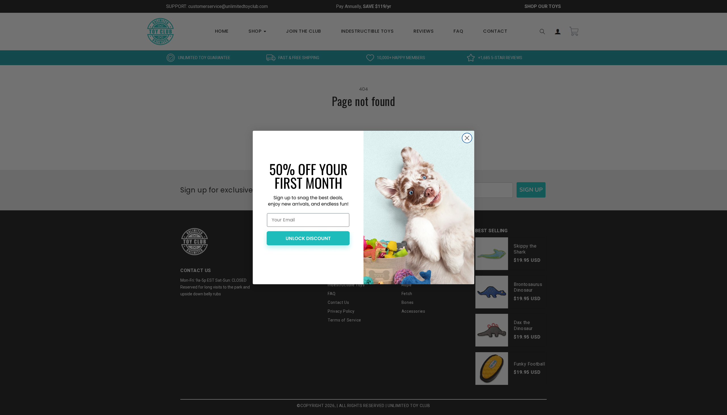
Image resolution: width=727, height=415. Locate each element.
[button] (308, 240)
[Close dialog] (467, 138)
